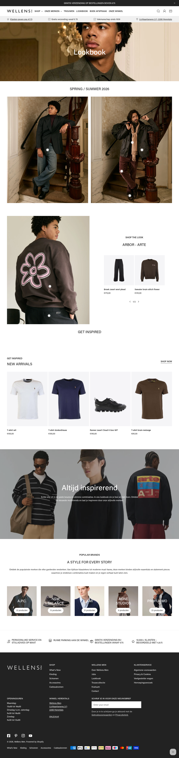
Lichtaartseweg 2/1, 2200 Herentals (155, 19)
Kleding (53, 674)
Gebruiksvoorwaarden (102, 714)
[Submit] (137, 704)
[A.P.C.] (22, 601)
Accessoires (55, 682)
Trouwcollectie (98, 682)
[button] (171, 11)
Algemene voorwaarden (145, 670)
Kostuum (96, 686)
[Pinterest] (16, 735)
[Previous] (130, 302)
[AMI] (89, 601)
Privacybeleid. (121, 714)
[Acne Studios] (123, 601)
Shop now (166, 361)
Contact (95, 691)
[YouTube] (30, 735)
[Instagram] (23, 735)
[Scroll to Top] (174, 743)
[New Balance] (55, 601)
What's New (55, 670)
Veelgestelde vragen (143, 678)
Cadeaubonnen (56, 686)
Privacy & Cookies (142, 674)
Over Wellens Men (100, 670)
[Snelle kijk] (128, 282)
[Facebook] (8, 735)
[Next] (138, 302)
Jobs (94, 674)
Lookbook (96, 678)
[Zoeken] (158, 11)
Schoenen (53, 678)
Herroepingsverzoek (143, 682)
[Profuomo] (157, 601)
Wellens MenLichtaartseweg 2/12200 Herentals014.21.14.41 (58, 710)
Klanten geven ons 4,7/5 (21, 19)
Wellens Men (19, 741)
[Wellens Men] (19, 11)
